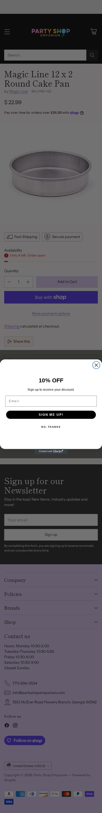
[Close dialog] (96, 365)
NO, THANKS (51, 426)
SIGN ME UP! (51, 414)
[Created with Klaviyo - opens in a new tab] (51, 451)
